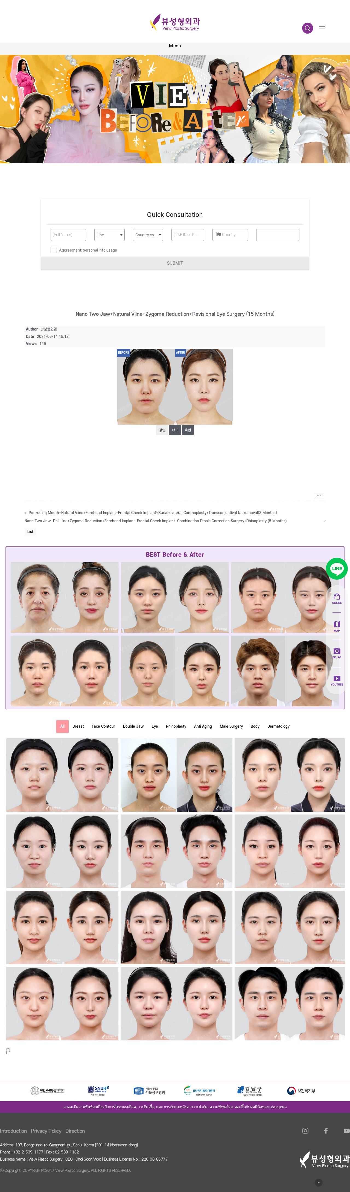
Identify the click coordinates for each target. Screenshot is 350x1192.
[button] (175, 263)
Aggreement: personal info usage (88, 250)
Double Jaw (133, 726)
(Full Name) (62, 234)
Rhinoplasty (176, 726)
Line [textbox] (100, 235)
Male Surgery (231, 726)
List (30, 532)
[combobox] (109, 235)
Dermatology (278, 726)
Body (255, 726)
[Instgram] (305, 1134)
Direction (75, 1131)
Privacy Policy (46, 1131)
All (62, 726)
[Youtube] (346, 1134)
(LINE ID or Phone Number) (186, 234)
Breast (78, 726)
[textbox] (148, 235)
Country (229, 234)
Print (319, 496)
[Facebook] (326, 1134)
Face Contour (103, 726)
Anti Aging (203, 726)
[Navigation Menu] (322, 28)
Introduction (13, 1131)
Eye (155, 726)
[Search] (8, 1050)
